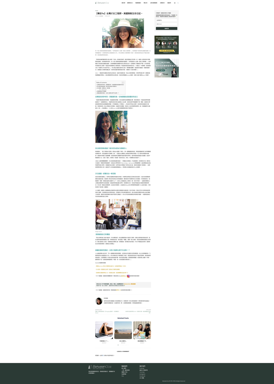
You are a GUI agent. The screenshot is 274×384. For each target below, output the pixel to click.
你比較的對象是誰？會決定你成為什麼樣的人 (107, 86)
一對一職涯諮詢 (126, 370)
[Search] (178, 3)
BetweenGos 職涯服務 (130, 284)
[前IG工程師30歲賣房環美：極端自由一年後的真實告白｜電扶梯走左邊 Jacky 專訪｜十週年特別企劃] (123, 330)
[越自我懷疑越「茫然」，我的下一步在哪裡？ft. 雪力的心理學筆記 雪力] (142, 330)
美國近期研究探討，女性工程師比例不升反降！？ (108, 93)
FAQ (123, 376)
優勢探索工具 (129, 2)
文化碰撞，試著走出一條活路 (103, 88)
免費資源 (124, 374)
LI (142, 378)
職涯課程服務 (138, 2)
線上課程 (124, 368)
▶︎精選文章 (162, 2)
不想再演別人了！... (104, 341)
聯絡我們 (169, 2)
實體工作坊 (124, 372)
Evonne (101, 16)
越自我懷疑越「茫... (142, 341)
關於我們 (123, 2)
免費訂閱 (167, 28)
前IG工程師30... (123, 341)
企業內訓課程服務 (153, 2)
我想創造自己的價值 (101, 91)
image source (104, 89)
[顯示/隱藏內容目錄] (122, 82)
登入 (103, 355)
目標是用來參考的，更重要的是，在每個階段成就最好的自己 (110, 84)
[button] (97, 333)
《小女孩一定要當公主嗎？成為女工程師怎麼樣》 (107, 269)
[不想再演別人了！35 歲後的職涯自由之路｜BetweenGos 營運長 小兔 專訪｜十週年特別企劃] (104, 330)
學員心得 (145, 2)
